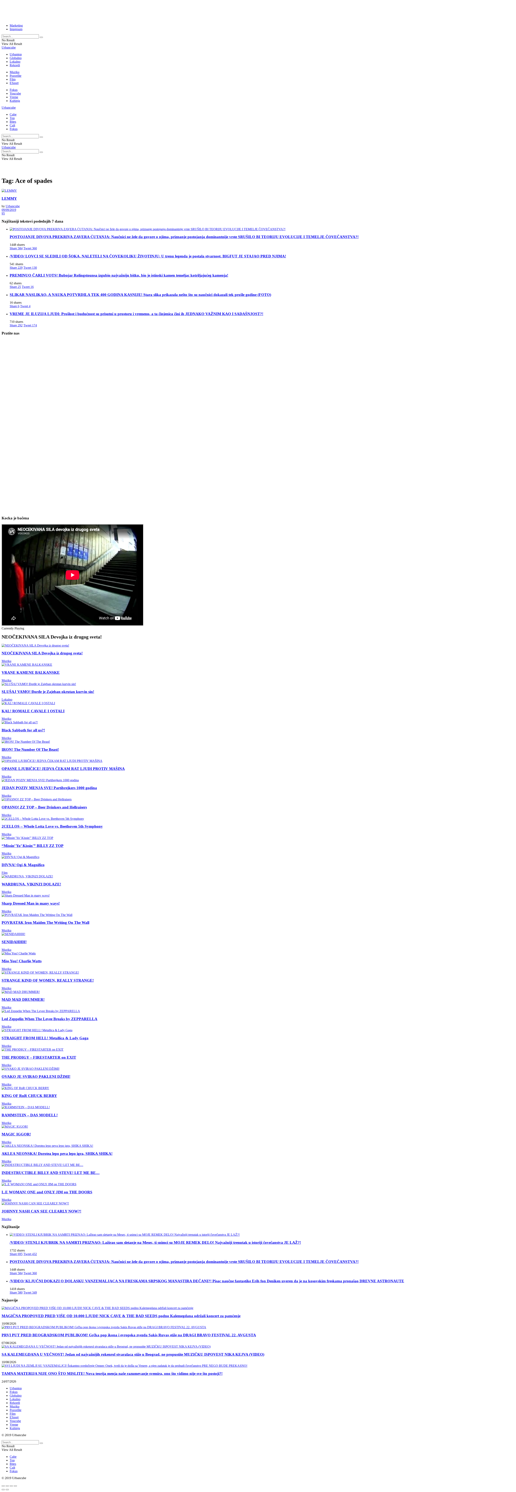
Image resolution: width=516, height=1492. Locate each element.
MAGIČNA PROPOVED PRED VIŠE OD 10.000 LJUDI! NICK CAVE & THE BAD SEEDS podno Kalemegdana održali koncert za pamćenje (121, 1316)
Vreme (14, 97)
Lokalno (15, 61)
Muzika (14, 72)
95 (3, 213)
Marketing (16, 25)
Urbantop (16, 54)
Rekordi (15, 65)
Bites (13, 121)
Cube (13, 114)
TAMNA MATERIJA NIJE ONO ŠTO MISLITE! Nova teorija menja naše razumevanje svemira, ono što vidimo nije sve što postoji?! (112, 1373)
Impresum (16, 29)
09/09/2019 (9, 210)
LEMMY (9, 198)
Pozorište (15, 75)
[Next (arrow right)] (7, 1489)
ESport (14, 83)
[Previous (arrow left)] (3, 1489)
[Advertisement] (99, 11)
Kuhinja (15, 100)
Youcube (15, 93)
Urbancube (9, 47)
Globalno (16, 58)
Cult (12, 125)
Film (13, 79)
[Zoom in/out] (15, 1486)
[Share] (7, 1486)
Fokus (14, 90)
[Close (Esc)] (3, 1486)
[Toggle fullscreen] (11, 1486)
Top (12, 118)
